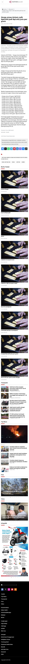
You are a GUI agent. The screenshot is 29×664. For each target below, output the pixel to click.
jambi (23, 162)
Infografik (4, 523)
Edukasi (3, 615)
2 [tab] (12, 497)
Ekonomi (11, 9)
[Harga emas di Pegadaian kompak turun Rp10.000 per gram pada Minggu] (14, 367)
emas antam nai (6, 162)
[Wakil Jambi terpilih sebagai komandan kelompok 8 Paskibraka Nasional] (5, 409)
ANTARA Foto (4, 649)
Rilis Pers (3, 631)
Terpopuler (4, 382)
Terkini (3, 594)
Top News (4, 421)
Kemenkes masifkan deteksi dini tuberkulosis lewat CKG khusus (14, 516)
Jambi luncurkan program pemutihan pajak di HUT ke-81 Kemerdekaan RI (18, 388)
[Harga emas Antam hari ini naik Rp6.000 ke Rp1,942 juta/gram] (14, 297)
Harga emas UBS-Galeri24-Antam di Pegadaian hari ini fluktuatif (14, 212)
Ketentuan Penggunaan (7, 637)
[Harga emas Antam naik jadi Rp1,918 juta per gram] (14, 226)
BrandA (3, 647)
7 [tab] (17, 521)
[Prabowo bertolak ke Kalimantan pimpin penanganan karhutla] (5, 469)
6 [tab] (15, 521)
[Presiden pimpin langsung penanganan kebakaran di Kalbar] (5, 462)
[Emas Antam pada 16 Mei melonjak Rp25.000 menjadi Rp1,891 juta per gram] (14, 344)
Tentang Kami (5, 642)
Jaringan (3, 634)
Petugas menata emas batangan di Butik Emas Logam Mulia (14, 158)
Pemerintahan (5, 607)
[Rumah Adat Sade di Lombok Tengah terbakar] (14, 434)
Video (3, 499)
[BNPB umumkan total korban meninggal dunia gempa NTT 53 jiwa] (5, 395)
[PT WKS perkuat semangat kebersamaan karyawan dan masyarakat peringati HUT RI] (5, 416)
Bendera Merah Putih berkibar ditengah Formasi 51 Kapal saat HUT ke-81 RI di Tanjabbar (18, 402)
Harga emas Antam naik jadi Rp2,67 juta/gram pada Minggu (14, 188)
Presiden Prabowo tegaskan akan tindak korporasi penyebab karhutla (18, 448)
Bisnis (2, 617)
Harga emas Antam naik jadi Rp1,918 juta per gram (13, 235)
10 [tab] (24, 521)
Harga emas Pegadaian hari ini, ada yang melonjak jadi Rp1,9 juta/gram (12, 329)
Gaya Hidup (4, 623)
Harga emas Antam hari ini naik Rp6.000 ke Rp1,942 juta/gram (13, 306)
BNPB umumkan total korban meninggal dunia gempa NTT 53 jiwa (18, 395)
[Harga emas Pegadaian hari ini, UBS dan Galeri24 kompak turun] (14, 250)
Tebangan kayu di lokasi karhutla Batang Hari (14, 492)
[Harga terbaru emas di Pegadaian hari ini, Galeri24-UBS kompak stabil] (14, 273)
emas (13, 162)
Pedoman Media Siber (7, 644)
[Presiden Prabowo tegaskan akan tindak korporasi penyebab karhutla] (5, 448)
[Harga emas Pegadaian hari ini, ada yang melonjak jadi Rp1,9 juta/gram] (14, 320)
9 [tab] (22, 521)
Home (5, 9)
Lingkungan (4, 621)
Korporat (3, 651)
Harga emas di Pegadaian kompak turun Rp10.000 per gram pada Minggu (12, 376)
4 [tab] (16, 497)
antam (18, 162)
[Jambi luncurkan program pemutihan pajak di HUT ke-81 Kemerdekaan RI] (5, 389)
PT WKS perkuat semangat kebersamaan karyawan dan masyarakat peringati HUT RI (17, 415)
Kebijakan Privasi (5, 639)
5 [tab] (18, 497)
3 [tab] (14, 497)
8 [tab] (19, 521)
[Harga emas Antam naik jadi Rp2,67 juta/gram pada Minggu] (14, 179)
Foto (2, 474)
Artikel (3, 628)
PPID (2, 654)
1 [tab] (10, 497)
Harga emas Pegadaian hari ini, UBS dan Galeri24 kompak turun (12, 259)
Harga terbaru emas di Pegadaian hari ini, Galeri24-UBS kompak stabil (13, 282)
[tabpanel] (14, 487)
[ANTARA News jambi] (16, 1)
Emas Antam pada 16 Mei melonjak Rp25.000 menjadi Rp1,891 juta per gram (14, 353)
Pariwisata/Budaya (6, 612)
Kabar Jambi (4, 610)
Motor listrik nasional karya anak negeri (14, 572)
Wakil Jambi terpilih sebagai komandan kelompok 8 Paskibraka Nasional (17, 409)
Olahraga (3, 626)
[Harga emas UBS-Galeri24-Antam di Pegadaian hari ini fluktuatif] (14, 203)
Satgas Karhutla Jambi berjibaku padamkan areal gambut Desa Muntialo (18, 455)
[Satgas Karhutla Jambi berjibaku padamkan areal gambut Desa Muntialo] (5, 455)
